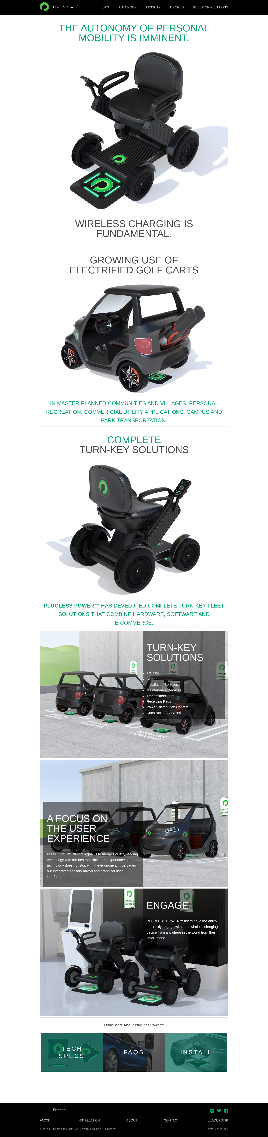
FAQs (134, 1052)
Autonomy (128, 7)
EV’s (105, 7)
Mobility (153, 7)
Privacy (110, 1129)
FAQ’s (44, 1120)
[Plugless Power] (59, 1109)
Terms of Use (91, 1129)
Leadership (218, 1120)
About (131, 1120)
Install (196, 1052)
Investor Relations (210, 7)
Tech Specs (72, 1052)
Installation (89, 1120)
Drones (177, 7)
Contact (171, 1120)
